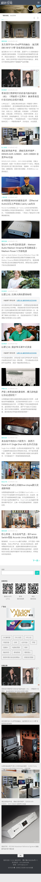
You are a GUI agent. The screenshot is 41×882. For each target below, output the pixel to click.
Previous (34, 18)
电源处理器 (16, 648)
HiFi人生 (28, 638)
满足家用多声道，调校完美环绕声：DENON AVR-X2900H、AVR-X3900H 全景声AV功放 (20, 154)
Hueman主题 (29, 868)
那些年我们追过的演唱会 (11, 658)
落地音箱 (17, 653)
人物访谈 (4, 198)
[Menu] (38, 2)
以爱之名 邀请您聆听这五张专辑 (27, 301)
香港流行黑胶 (28, 658)
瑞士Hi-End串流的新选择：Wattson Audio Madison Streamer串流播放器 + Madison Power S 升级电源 (19, 248)
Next (38, 18)
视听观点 (27, 653)
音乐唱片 (4, 90)
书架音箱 (6, 643)
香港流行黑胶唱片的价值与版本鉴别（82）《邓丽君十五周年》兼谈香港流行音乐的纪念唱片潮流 (20, 97)
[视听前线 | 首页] (8, 2)
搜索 (2, 570)
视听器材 (6, 41)
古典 (15, 643)
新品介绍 (4, 482)
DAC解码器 (6, 638)
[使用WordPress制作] (14, 868)
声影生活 (4, 389)
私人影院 (4, 148)
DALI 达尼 (18, 638)
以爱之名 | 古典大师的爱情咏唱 (16, 295)
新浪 (20, 598)
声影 (33, 643)
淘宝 (33, 598)
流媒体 (5, 648)
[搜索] (37, 573)
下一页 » (36, 561)
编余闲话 (6, 653)
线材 (25, 648)
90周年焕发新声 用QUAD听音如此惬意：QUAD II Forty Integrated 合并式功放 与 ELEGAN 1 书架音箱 (21, 47)
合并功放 (24, 643)
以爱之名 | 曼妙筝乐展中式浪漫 (16, 347)
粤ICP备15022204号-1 (30, 861)
